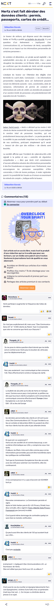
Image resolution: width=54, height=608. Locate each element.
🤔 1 (49, 487)
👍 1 (49, 334)
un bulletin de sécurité (34, 39)
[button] (50, 3)
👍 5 (42, 311)
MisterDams (12, 297)
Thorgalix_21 (14, 340)
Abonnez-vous (27, 288)
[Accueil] (6, 3)
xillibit (13, 411)
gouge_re (12, 580)
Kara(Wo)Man (15, 525)
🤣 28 (48, 311)
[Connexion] (44, 3)
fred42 (12, 363)
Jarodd (11, 317)
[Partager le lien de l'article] (6, 604)
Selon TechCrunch (11, 127)
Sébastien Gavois (12, 27)
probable (16, 550)
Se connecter (13, 205)
